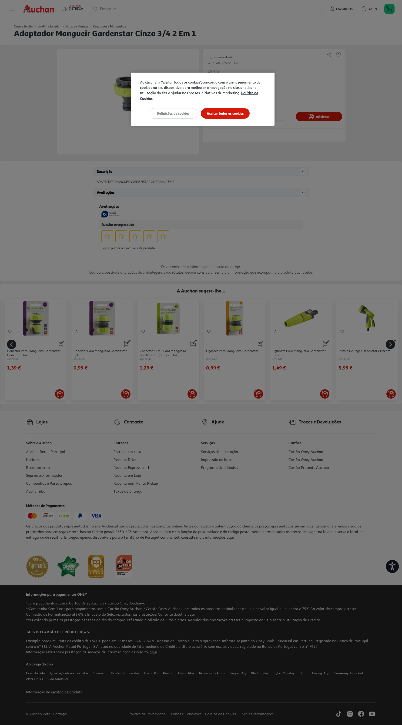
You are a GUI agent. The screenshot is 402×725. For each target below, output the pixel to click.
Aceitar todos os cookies (225, 113)
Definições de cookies (173, 113)
